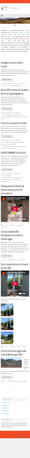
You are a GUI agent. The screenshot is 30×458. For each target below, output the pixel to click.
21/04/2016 (17, 140)
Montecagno (23, 381)
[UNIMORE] (11, 393)
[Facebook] (25, 1)
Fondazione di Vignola (19, 142)
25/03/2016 (17, 173)
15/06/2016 (17, 83)
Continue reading (6, 79)
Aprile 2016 (5, 408)
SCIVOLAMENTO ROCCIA (17, 177)
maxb (6, 225)
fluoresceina (5, 227)
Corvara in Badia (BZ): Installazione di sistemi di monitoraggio (12, 235)
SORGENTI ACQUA (5, 179)
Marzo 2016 (5, 410)
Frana (11, 85)
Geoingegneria (9, 116)
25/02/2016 (10, 381)
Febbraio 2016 (6, 413)
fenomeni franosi (18, 32)
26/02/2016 (12, 346)
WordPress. (25, 436)
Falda (12, 142)
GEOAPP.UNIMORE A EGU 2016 (13, 152)
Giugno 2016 (5, 402)
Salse (13, 114)
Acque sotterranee (6, 142)
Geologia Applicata (17, 85)
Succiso (25, 346)
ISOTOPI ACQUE (6, 177)
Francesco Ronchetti (7, 83)
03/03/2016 (10, 259)
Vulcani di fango (18, 114)
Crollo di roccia (6, 85)
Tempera (20, 436)
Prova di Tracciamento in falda (14, 123)
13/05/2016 (17, 112)
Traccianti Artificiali (11, 144)
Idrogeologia (4, 144)
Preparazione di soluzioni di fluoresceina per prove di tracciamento (12, 190)
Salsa (21, 116)
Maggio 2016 (5, 405)
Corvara (22, 259)
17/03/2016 (12, 225)
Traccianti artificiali (11, 148)
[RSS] (28, 1)
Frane (23, 83)
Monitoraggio (9, 114)
